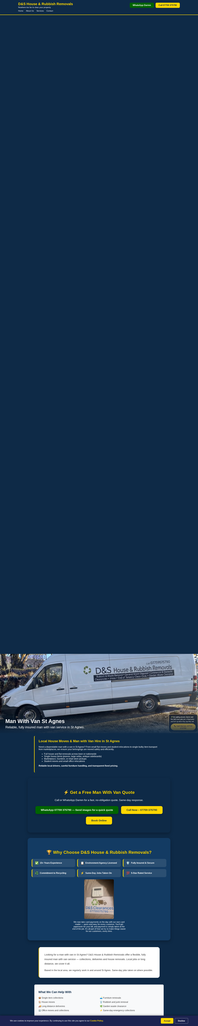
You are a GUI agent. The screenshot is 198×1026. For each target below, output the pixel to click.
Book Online (99, 820)
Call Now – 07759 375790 (141, 810)
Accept (167, 1021)
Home (20, 11)
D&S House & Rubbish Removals (45, 4)
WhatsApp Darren (142, 5)
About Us (30, 11)
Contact (49, 11)
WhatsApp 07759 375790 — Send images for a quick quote (77, 810)
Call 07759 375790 (168, 5)
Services (40, 11)
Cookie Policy (96, 1021)
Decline (181, 1021)
